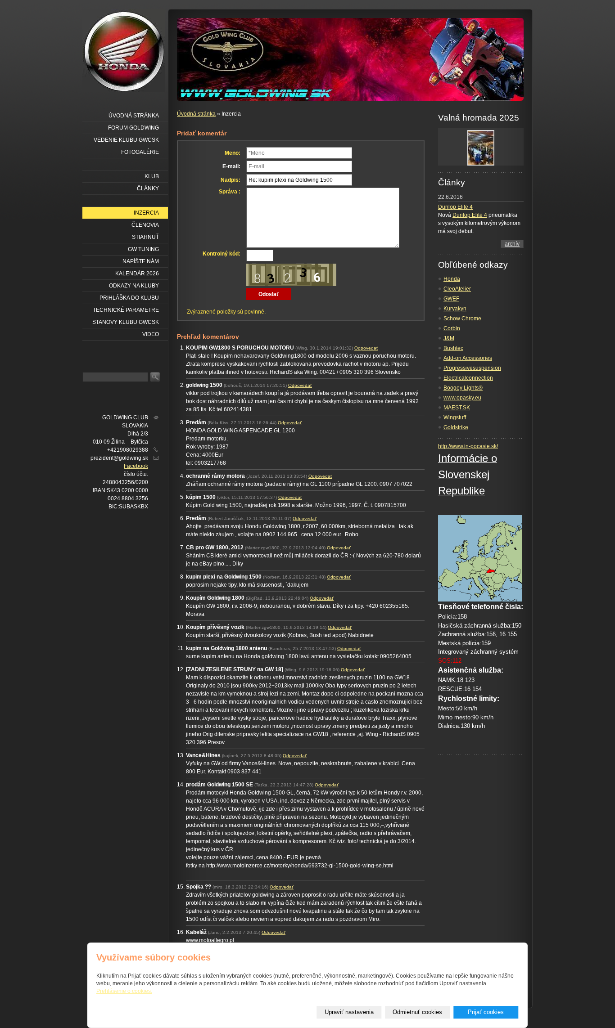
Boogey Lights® (463, 388)
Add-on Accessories (467, 358)
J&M (448, 338)
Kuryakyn (454, 308)
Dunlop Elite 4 (455, 207)
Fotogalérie (140, 152)
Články (148, 188)
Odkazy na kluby (134, 286)
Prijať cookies (486, 1012)
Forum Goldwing (133, 128)
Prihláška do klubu (129, 298)
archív (512, 244)
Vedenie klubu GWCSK (126, 140)
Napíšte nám (140, 261)
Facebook (136, 466)
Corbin (451, 328)
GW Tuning (143, 249)
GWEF (451, 299)
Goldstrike (455, 427)
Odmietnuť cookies (417, 1012)
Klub (152, 176)
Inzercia (146, 213)
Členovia (145, 225)
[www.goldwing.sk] (123, 50)
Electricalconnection (468, 378)
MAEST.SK (456, 407)
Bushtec (453, 348)
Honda (451, 279)
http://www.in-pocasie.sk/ (468, 446)
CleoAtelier (457, 289)
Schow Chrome (462, 318)
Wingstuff (454, 417)
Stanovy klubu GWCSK (125, 322)
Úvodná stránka (196, 114)
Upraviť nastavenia (349, 1012)
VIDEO (150, 334)
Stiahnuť (145, 237)
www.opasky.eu (462, 398)
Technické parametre (126, 310)
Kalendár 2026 (137, 273)
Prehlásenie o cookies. (124, 991)
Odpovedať (366, 348)
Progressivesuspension (472, 368)
